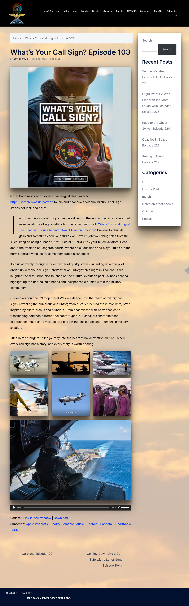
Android (92, 524)
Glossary (107, 11)
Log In (174, 15)
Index (66, 11)
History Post (150, 189)
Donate (95, 11)
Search (147, 40)
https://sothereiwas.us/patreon (31, 202)
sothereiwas (21, 59)
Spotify (55, 524)
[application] (70, 508)
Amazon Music (73, 524)
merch (146, 196)
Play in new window (37, 518)
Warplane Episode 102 (37, 553)
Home (17, 38)
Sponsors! (145, 11)
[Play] (14, 507)
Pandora (106, 524)
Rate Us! (158, 11)
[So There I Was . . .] (17, 13)
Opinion (147, 211)
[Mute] (119, 507)
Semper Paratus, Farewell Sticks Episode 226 (158, 77)
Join (75, 11)
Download (61, 518)
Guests (119, 11)
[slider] (125, 507)
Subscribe (172, 11)
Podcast (55, 59)
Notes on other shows (157, 204)
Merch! (84, 11)
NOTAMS (131, 11)
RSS (15, 530)
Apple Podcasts (37, 524)
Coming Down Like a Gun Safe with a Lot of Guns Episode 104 (104, 559)
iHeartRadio (123, 524)
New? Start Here (52, 11)
